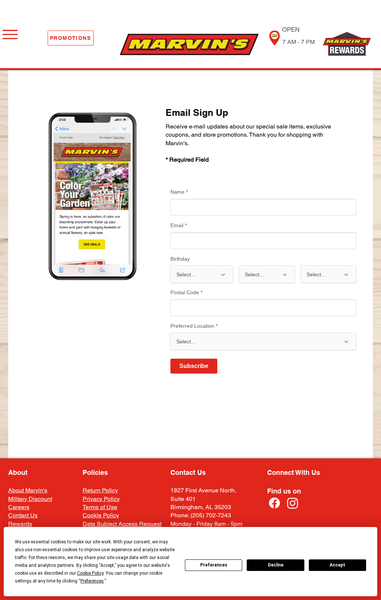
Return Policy (100, 490)
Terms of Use (100, 507)
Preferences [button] (92, 581)
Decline (276, 565)
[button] (10, 34)
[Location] (274, 38)
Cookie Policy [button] (90, 573)
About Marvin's (27, 490)
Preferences (213, 565)
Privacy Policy (101, 498)
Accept (337, 565)
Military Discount (30, 498)
